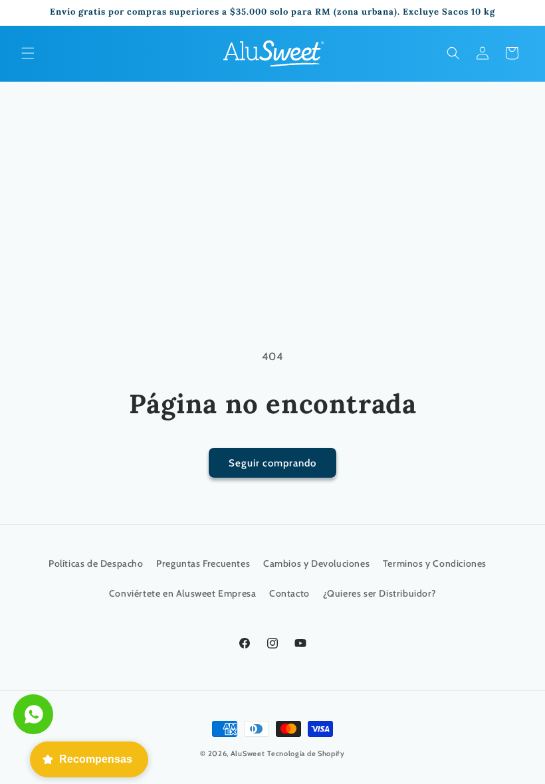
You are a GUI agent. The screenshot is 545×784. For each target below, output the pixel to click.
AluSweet (248, 753)
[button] (28, 53)
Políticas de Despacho (96, 563)
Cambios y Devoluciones (316, 563)
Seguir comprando (272, 463)
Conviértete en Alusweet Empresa (183, 593)
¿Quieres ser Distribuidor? (380, 593)
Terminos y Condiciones (435, 563)
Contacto (289, 593)
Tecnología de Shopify (306, 753)
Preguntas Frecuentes (203, 563)
